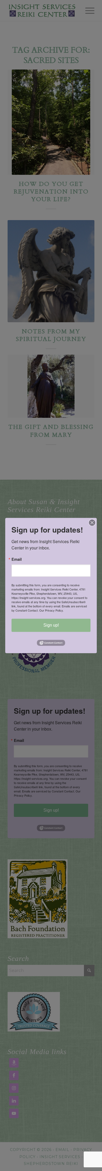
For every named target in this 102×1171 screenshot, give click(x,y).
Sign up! (51, 625)
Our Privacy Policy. (51, 610)
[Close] (92, 522)
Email (17, 559)
